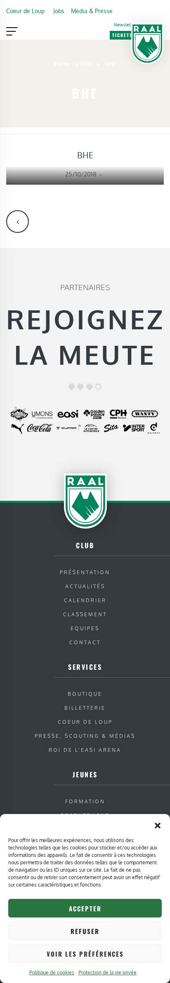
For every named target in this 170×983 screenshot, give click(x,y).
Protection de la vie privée (107, 972)
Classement (85, 614)
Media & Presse (92, 10)
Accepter (85, 908)
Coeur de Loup (25, 10)
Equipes (85, 628)
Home (62, 63)
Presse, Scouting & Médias (85, 736)
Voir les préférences (85, 953)
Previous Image (17, 221)
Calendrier (85, 600)
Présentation (85, 572)
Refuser (85, 931)
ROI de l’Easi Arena (85, 750)
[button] (157, 824)
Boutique (85, 694)
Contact (85, 642)
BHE (86, 63)
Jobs (58, 10)
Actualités (85, 586)
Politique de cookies (51, 972)
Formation (85, 801)
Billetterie (85, 708)
